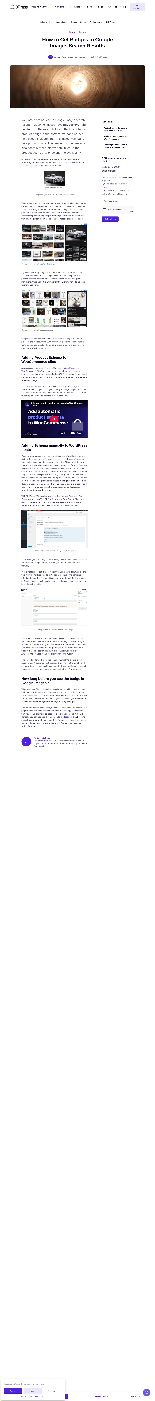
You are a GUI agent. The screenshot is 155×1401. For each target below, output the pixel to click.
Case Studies (61, 22)
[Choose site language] (116, 7)
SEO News (110, 22)
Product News (95, 22)
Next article (135, 1396)
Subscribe (109, 219)
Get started (136, 6)
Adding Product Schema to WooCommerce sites (115, 129)
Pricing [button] (89, 7)
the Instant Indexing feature (58, 717)
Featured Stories (78, 22)
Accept (13, 1391)
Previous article (101, 1396)
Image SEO (90, 57)
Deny (33, 1391)
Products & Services (40, 7)
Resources (75, 7)
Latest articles (46, 22)
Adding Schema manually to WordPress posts (116, 137)
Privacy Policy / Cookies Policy (32, 1396)
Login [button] (101, 7)
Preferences (53, 1391)
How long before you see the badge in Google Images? (116, 146)
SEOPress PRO (53, 342)
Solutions (59, 7)
